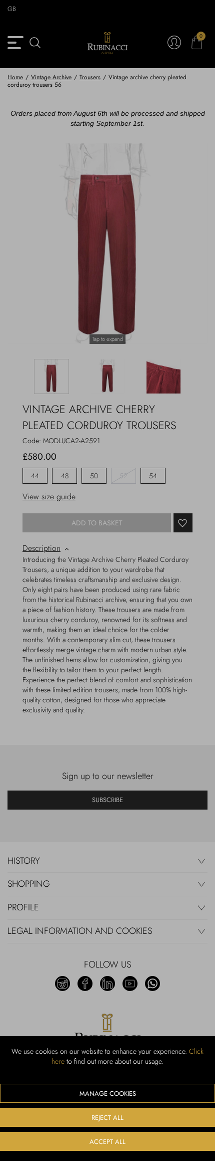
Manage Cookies (108, 1093)
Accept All (108, 1141)
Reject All (108, 1117)
